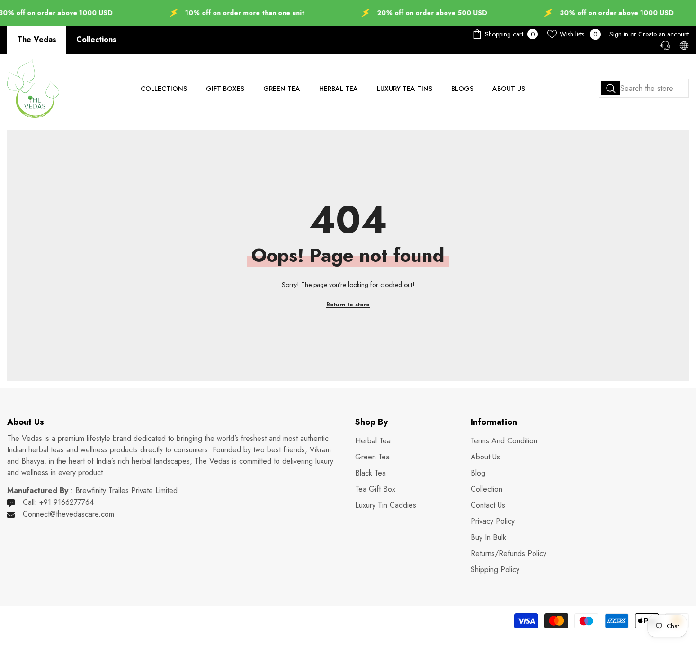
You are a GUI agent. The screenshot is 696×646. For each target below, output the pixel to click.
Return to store (348, 304)
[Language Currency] (684, 45)
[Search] (644, 88)
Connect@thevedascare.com (68, 514)
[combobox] (644, 88)
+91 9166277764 (66, 502)
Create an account (663, 34)
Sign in (618, 34)
